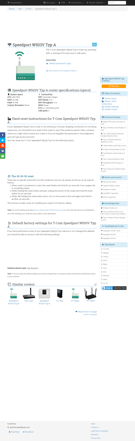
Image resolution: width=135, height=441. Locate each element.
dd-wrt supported (109, 197)
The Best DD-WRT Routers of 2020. (112, 164)
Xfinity (105, 279)
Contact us (95, 427)
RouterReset (16, 3)
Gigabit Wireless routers (111, 186)
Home (11, 9)
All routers (50, 3)
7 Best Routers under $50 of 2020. (115, 145)
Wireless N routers (109, 189)
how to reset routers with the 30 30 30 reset (50, 210)
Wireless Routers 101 (110, 208)
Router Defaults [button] (96, 3)
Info (20, 9)
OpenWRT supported (110, 193)
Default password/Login (59, 63)
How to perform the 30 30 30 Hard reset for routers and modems (113, 213)
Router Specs (110, 98)
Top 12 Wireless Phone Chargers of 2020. (113, 219)
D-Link (105, 283)
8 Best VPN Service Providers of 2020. (113, 123)
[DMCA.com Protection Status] (114, 288)
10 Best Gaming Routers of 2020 (114, 149)
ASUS (105, 260)
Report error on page (87, 313)
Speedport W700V (109, 234)
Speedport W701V (109, 238)
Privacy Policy (96, 438)
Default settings (111, 107)
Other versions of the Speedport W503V (62, 71)
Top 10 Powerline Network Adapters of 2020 (111, 141)
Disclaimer (94, 434)
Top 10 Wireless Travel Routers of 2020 (113, 129)
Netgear (106, 253)
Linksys (105, 257)
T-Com (28, 9)
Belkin (105, 264)
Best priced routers (109, 182)
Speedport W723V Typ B (111, 231)
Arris (104, 272)
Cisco (105, 268)
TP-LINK (106, 249)
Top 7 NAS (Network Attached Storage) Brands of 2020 (112, 135)
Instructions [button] (76, 3)
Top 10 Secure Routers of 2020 (113, 159)
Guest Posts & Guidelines (99, 431)
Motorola (106, 275)
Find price (115, 86)
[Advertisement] (52, 28)
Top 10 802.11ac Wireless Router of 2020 (113, 170)
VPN (63, 3)
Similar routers (110, 109)
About (93, 424)
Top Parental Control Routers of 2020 (113, 154)
